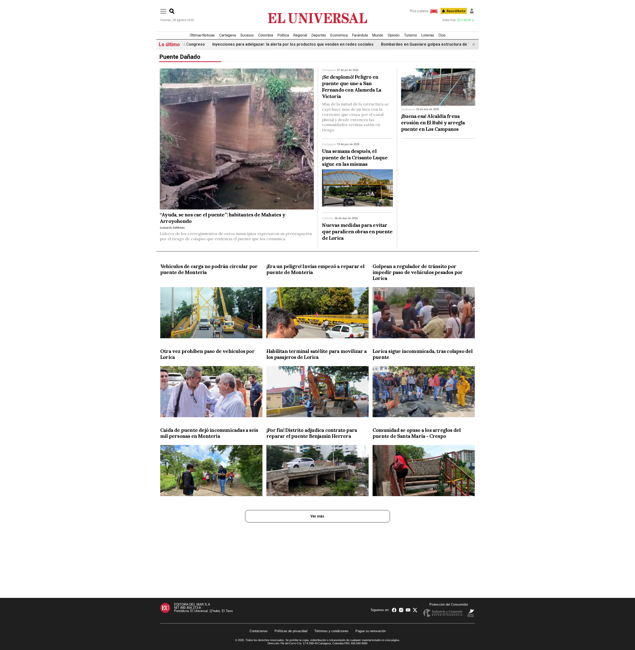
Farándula (360, 35)
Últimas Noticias (202, 35)
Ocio (442, 35)
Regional (300, 35)
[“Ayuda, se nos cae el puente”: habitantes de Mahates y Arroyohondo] (237, 138)
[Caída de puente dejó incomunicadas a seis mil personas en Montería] (211, 471)
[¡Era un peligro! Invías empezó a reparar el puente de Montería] (317, 313)
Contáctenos (259, 631)
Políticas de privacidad (291, 631)
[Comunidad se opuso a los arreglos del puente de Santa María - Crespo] (424, 471)
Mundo (377, 35)
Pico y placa (419, 11)
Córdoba (327, 218)
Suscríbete (456, 11)
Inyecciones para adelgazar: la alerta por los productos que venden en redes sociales (267, 44)
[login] (472, 10)
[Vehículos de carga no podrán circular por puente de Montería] (211, 313)
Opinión (394, 35)
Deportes (319, 35)
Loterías (427, 35)
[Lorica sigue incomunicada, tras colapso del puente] (424, 392)
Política (283, 35)
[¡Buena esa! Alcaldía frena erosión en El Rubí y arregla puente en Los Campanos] (438, 87)
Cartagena (227, 35)
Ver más (317, 516)
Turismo (410, 35)
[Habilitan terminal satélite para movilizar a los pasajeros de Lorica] (317, 392)
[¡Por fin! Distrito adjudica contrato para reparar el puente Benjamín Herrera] (317, 471)
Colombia (265, 35)
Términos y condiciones (331, 631)
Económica (339, 35)
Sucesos (247, 35)
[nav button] (163, 11)
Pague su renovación (370, 631)
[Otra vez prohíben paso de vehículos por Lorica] (211, 392)
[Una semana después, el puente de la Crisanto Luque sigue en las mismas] (357, 187)
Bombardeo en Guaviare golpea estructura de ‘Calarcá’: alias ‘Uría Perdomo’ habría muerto (440, 44)
